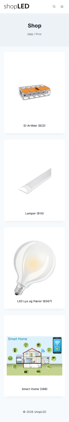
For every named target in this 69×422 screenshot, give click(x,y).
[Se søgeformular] (54, 7)
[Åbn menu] (62, 6)
